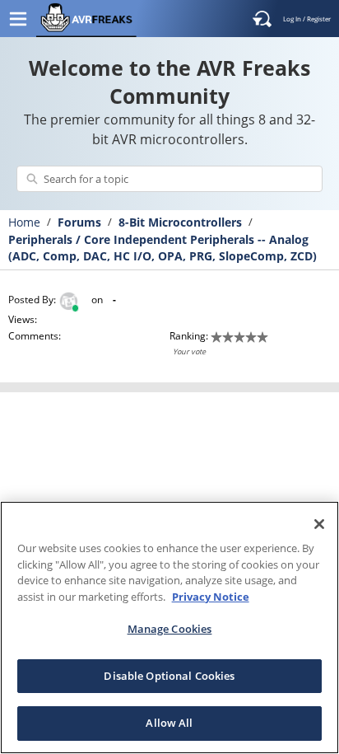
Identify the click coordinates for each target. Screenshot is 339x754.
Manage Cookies (170, 628)
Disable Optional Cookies (169, 675)
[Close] (319, 524)
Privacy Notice (210, 596)
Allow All (169, 722)
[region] (169, 627)
